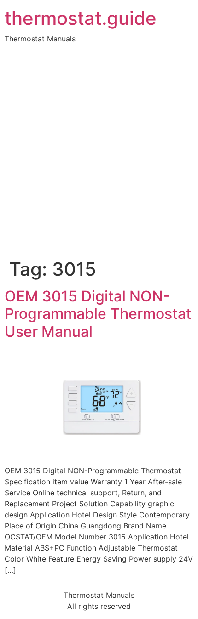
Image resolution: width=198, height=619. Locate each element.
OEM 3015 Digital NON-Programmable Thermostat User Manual (98, 314)
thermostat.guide (81, 18)
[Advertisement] (99, 155)
